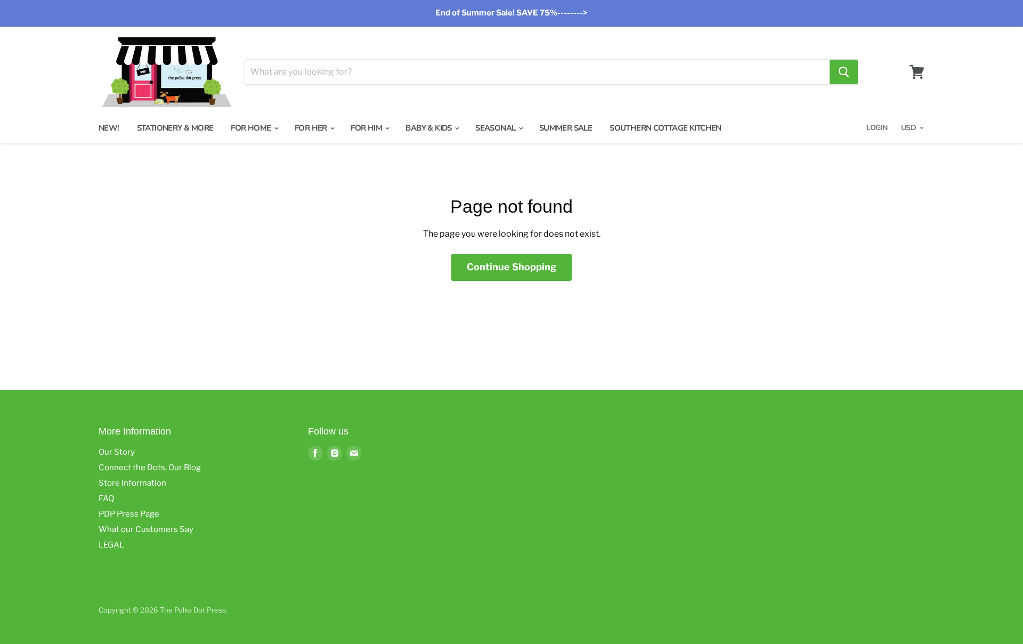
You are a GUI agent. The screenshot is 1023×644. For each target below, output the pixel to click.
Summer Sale (565, 128)
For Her (312, 128)
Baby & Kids (429, 128)
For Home (252, 128)
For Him (367, 128)
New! (109, 128)
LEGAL (111, 545)
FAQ (106, 498)
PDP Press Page (129, 514)
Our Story (117, 452)
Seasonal (496, 128)
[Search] (844, 72)
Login (876, 128)
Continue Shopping (511, 266)
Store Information (132, 483)
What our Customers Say (146, 529)
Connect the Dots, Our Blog (150, 467)
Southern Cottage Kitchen (665, 128)
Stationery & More (175, 128)
